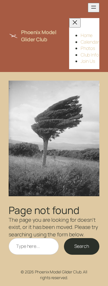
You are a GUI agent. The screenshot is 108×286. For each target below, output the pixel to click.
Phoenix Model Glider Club (38, 36)
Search (81, 246)
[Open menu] (93, 7)
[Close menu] (75, 23)
